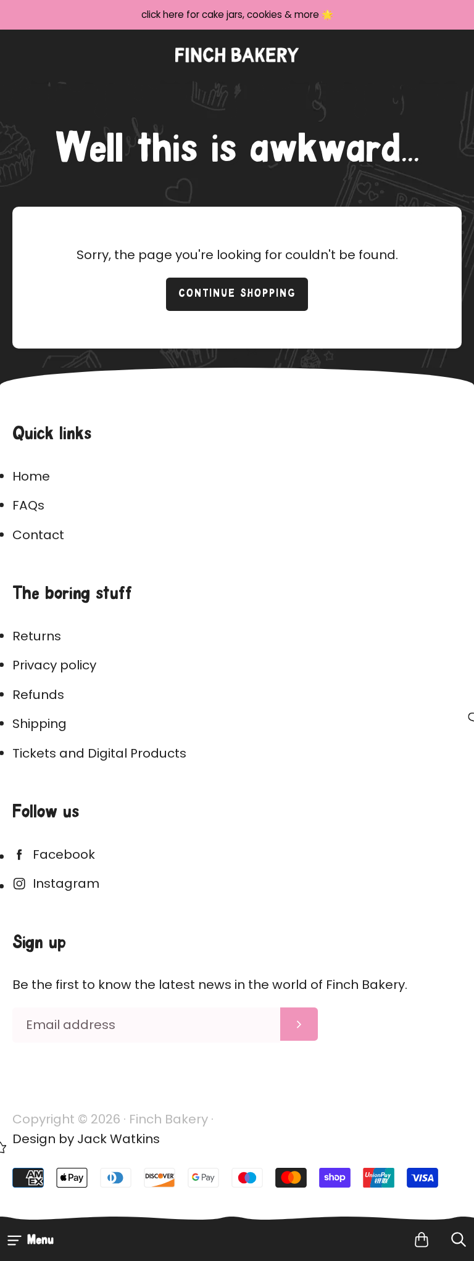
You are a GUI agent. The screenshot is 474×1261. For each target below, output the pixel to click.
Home (31, 476)
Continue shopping (237, 294)
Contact (38, 535)
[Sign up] (299, 1024)
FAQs (28, 505)
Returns (36, 636)
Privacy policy (54, 665)
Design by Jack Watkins (86, 1138)
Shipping (39, 723)
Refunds (38, 694)
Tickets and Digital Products (99, 753)
